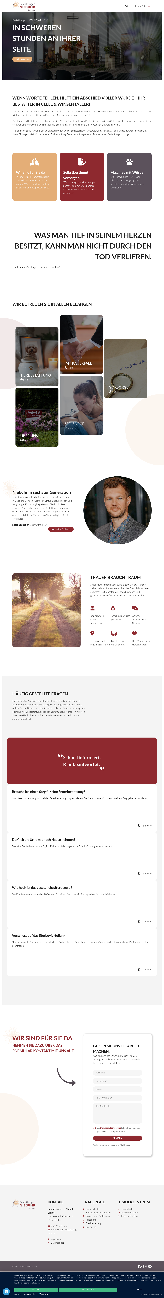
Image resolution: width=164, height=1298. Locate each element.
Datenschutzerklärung (110, 1128)
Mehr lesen (146, 825)
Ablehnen (36, 1290)
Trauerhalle (127, 1208)
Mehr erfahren (22, 59)
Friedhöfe (91, 1219)
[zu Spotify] (150, 1266)
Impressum (56, 1239)
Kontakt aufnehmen (61, 529)
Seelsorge (91, 1226)
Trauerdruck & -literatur (98, 1216)
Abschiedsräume (129, 1212)
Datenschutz (57, 1242)
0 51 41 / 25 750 (59, 1225)
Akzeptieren (88, 1290)
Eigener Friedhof (129, 1216)
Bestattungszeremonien (98, 1212)
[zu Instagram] (144, 1266)
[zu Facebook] (140, 1266)
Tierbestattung (93, 1223)
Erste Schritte (93, 1208)
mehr (139, 1290)
